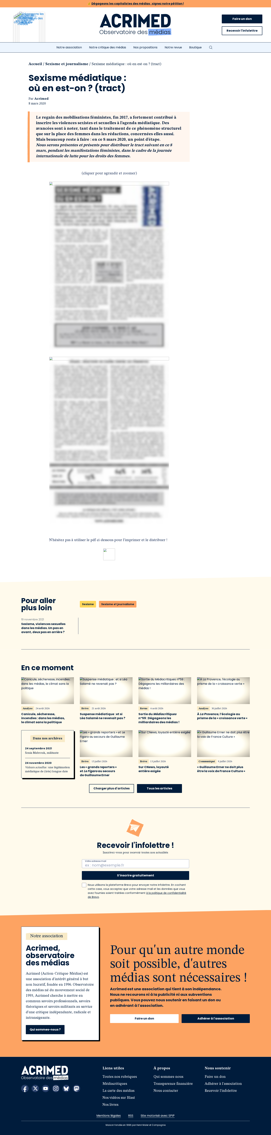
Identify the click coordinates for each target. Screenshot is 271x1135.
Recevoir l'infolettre (242, 31)
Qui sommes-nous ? (45, 1029)
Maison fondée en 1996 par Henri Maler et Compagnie (136, 1125)
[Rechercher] (211, 47)
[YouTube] (45, 1088)
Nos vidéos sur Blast (119, 1098)
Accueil (35, 64)
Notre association (69, 47)
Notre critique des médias (107, 47)
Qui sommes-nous (168, 1077)
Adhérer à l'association (215, 1018)
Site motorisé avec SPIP (158, 1115)
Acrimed (41, 98)
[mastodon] (76, 1088)
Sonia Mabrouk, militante (42, 753)
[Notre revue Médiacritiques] (34, 29)
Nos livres (110, 1105)
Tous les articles (159, 788)
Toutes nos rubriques (120, 1077)
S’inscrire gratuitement (135, 875)
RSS (130, 1115)
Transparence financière (173, 1084)
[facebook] (25, 1088)
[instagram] (56, 1088)
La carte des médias (118, 1091)
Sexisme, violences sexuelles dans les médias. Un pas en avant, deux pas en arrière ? (43, 628)
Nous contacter (166, 1091)
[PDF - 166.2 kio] (109, 559)
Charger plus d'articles (111, 788)
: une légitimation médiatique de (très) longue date (47, 769)
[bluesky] (66, 1088)
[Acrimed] (135, 25)
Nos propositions (145, 47)
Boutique (195, 47)
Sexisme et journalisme (66, 64)
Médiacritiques (115, 1084)
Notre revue (173, 47)
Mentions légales (108, 1115)
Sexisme (88, 604)
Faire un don (242, 19)
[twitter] (35, 1088)
